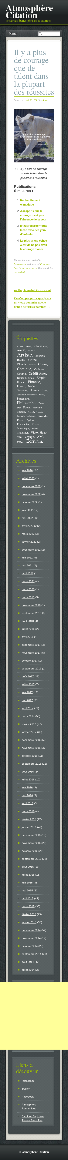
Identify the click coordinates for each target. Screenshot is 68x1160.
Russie (36, 424)
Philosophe (26, 402)
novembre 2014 (31, 938)
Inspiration (20, 264)
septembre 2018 (31, 613)
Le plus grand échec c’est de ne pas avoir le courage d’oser (33, 245)
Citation (32, 364)
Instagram (28, 1080)
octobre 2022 (30, 502)
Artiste (24, 354)
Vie (19, 437)
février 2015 (29, 914)
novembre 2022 (31, 494)
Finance (34, 381)
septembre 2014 (31, 953)
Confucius (39, 369)
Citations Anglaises (33, 1116)
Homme (35, 390)
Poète (26, 407)
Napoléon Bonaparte (27, 394)
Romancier (23, 424)
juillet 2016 (28, 779)
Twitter (26, 1088)
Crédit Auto (37, 373)
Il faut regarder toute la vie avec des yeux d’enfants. (33, 230)
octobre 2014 (30, 945)
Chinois (21, 364)
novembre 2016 (31, 747)
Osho (41, 394)
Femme (21, 382)
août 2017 (28, 676)
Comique (24, 368)
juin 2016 (27, 787)
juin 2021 (27, 557)
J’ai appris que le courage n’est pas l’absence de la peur (33, 215)
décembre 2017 (31, 644)
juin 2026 (27, 470)
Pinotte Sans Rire (32, 1120)
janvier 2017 (29, 731)
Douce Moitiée (25, 378)
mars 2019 (28, 597)
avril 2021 (27, 573)
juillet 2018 (28, 628)
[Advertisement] (34, 1016)
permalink (19, 272)
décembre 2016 (31, 739)
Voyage (29, 436)
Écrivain (34, 441)
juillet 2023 (28, 478)
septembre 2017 (31, 668)
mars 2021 (28, 581)
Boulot (21, 360)
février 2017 (29, 724)
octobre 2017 (30, 660)
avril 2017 (27, 708)
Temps (35, 428)
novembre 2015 (31, 842)
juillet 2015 (28, 874)
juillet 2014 (28, 969)
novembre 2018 (31, 605)
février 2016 (29, 819)
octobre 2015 (30, 850)
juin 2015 (27, 882)
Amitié (21, 350)
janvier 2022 (29, 541)
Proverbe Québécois (26, 415)
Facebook (28, 1096)
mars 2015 (28, 906)
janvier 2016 (29, 827)
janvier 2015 (29, 922)
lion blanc (19, 268)
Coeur (42, 364)
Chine (32, 359)
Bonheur (40, 355)
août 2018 (28, 620)
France (21, 386)
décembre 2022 (31, 486)
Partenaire (23, 398)
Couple (21, 373)
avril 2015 (27, 898)
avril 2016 (27, 803)
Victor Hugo (38, 432)
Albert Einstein (40, 346)
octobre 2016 (30, 755)
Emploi (41, 377)
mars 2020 (28, 589)
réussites (31, 268)
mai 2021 (27, 565)
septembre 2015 (31, 858)
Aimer (28, 346)
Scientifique (23, 428)
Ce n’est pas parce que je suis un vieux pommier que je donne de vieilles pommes (32, 302)
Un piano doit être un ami (32, 290)
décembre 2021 (31, 549)
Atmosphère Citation (29, 11)
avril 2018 (27, 636)
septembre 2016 (31, 763)
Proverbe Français (35, 412)
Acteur (20, 346)
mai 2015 (27, 890)
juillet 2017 (28, 684)
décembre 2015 (31, 834)
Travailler (22, 432)
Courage (45, 264)
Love (44, 390)
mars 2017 (28, 716)
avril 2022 (27, 525)
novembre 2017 (31, 652)
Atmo (45, 100)
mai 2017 (27, 700)
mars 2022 (28, 533)
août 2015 (28, 866)
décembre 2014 (31, 930)
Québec (31, 420)
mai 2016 (27, 795)
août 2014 (28, 961)
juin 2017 (27, 692)
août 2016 (28, 771)
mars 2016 (28, 811)
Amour (31, 350)
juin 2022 (27, 509)
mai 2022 (27, 517)
